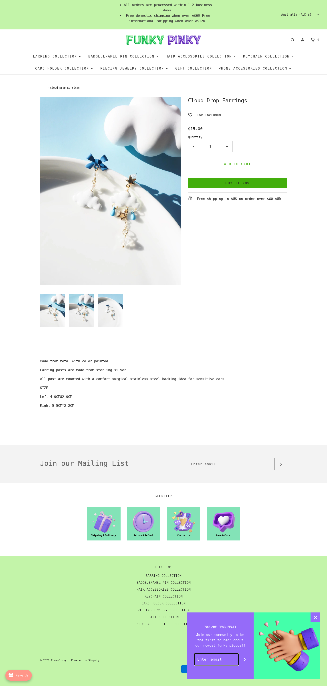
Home (43, 87)
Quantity (195, 137)
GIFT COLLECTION (193, 68)
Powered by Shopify (85, 660)
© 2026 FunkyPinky (53, 660)
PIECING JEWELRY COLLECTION (163, 610)
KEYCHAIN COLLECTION (164, 596)
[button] (52, 310)
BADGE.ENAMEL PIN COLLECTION (164, 583)
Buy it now (237, 183)
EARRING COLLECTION (163, 576)
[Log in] (302, 40)
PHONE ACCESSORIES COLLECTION (163, 624)
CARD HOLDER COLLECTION (163, 603)
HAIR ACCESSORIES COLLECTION (164, 589)
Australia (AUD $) (297, 14)
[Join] (281, 464)
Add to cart (237, 164)
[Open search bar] (293, 39)
